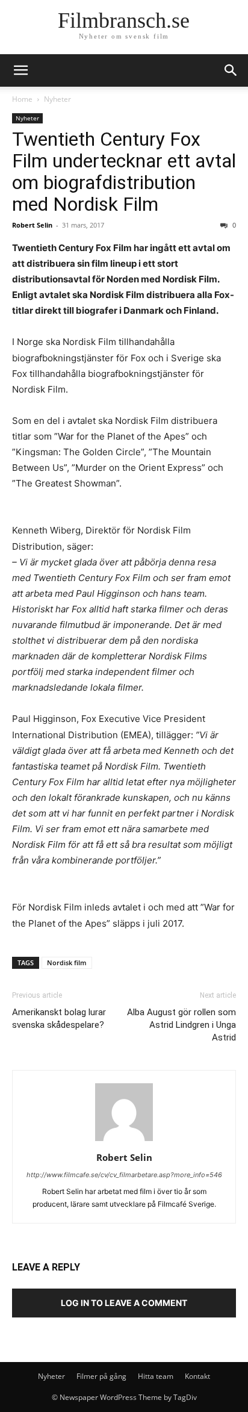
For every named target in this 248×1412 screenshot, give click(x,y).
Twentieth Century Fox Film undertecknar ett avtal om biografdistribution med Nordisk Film (124, 172)
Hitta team (155, 1376)
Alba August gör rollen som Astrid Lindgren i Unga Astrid (181, 1025)
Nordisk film (67, 962)
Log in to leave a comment (124, 1303)
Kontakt (197, 1376)
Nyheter (57, 99)
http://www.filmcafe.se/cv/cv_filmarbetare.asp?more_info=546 (124, 1175)
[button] (231, 70)
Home (22, 99)
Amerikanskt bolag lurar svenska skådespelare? (59, 1018)
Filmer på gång (101, 1376)
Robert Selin (32, 224)
